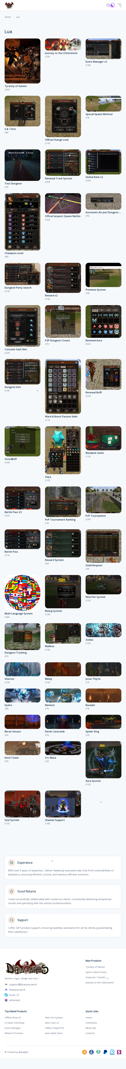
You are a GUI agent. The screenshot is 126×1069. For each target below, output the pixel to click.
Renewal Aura (94, 340)
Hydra (8, 705)
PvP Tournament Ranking (60, 519)
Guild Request (94, 565)
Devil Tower (12, 757)
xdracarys (14, 1000)
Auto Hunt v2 (52, 1022)
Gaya (48, 477)
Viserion (9, 679)
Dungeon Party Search (18, 287)
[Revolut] (112, 1052)
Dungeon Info (13, 387)
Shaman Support (55, 820)
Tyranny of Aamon (16, 86)
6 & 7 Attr (10, 129)
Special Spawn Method (99, 114)
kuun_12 (14, 995)
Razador (90, 705)
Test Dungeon (13, 183)
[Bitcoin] (84, 1052)
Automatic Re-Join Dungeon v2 (104, 212)
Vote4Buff (11, 459)
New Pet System (95, 597)
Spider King (92, 731)
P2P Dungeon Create (57, 340)
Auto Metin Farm (54, 1033)
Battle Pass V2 (13, 512)
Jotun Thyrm (93, 679)
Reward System (54, 560)
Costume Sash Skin (16, 349)
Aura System (93, 781)
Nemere (50, 705)
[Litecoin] (91, 1052)
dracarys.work (17, 989)
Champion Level (14, 253)
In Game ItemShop (14, 1022)
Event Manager (13, 1027)
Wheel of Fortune (14, 1033)
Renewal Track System (58, 178)
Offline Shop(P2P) (54, 1027)
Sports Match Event (96, 972)
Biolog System (53, 611)
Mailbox (49, 646)
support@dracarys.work (23, 984)
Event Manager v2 (96, 61)
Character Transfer (96, 977)
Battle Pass (11, 551)
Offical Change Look (57, 139)
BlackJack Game (95, 453)
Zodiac (89, 639)
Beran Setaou (13, 731)
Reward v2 (51, 295)
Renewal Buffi (94, 392)
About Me (91, 1027)
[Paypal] (105, 1052)
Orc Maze (50, 757)
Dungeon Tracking (16, 652)
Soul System (12, 820)
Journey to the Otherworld (61, 53)
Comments (91, 1022)
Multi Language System (19, 613)
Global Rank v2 (94, 177)
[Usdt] (98, 1052)
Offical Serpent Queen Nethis (63, 216)
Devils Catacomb (55, 731)
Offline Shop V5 (13, 1017)
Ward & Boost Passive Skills (61, 416)
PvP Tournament (96, 515)
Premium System (96, 289)
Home (8, 16)
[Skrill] (119, 1052)
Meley (48, 679)
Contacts (90, 1033)
